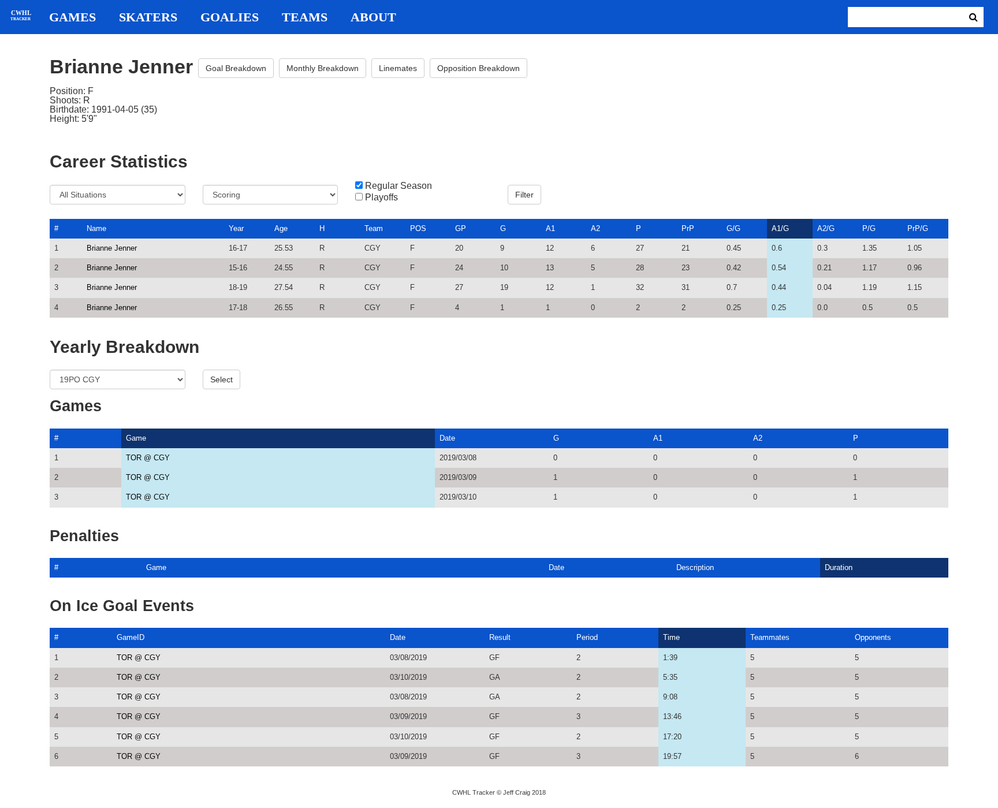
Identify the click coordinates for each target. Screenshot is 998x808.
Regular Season (398, 186)
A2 (595, 228)
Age (281, 228)
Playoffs (381, 197)
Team (373, 228)
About (373, 17)
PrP (688, 228)
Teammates (770, 637)
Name (96, 228)
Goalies (229, 17)
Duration (838, 567)
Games (72, 17)
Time (671, 637)
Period (587, 637)
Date (447, 438)
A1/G (780, 228)
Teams (304, 17)
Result (500, 637)
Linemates (398, 68)
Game (136, 438)
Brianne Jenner (112, 248)
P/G (869, 228)
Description (695, 567)
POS (418, 228)
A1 (550, 228)
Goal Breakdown (236, 68)
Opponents (873, 637)
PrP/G (917, 228)
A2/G (826, 228)
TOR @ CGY (148, 457)
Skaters (148, 17)
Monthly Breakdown (322, 68)
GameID (130, 637)
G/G (733, 228)
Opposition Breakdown (478, 68)
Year (236, 228)
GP (460, 228)
